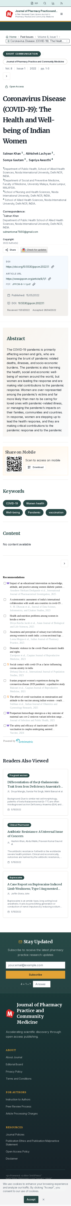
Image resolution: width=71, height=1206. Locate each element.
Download (38, 467)
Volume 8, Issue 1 (48, 36)
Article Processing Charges (22, 1113)
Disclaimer (12, 1158)
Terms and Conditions (18, 1078)
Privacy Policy (14, 1071)
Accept (31, 1199)
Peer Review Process (18, 1106)
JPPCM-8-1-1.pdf (21, 284)
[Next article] (6, 76)
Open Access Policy (17, 1151)
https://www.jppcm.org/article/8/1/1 (26, 278)
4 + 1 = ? (26, 984)
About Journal (14, 1057)
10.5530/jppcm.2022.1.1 (31, 303)
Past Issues (26, 36)
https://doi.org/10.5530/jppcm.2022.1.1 (27, 266)
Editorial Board (14, 1064)
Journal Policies (15, 1134)
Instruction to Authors (18, 1099)
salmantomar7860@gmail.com (20, 231)
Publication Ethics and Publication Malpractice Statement (32, 1142)
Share (13, 249)
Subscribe (35, 974)
